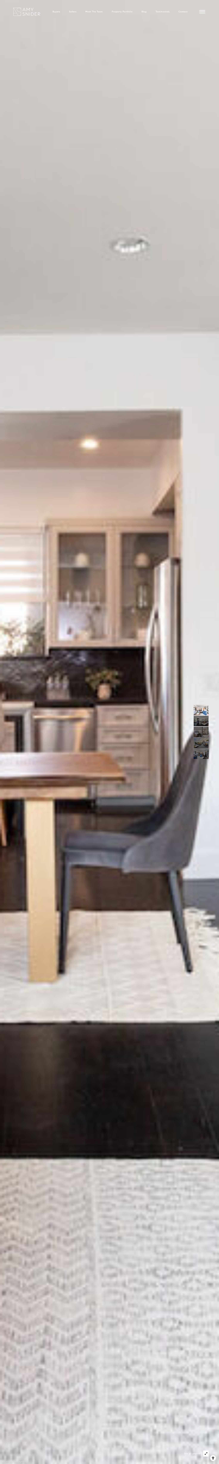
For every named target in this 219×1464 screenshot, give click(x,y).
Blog (144, 11)
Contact (183, 11)
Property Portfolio (122, 11)
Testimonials (163, 11)
